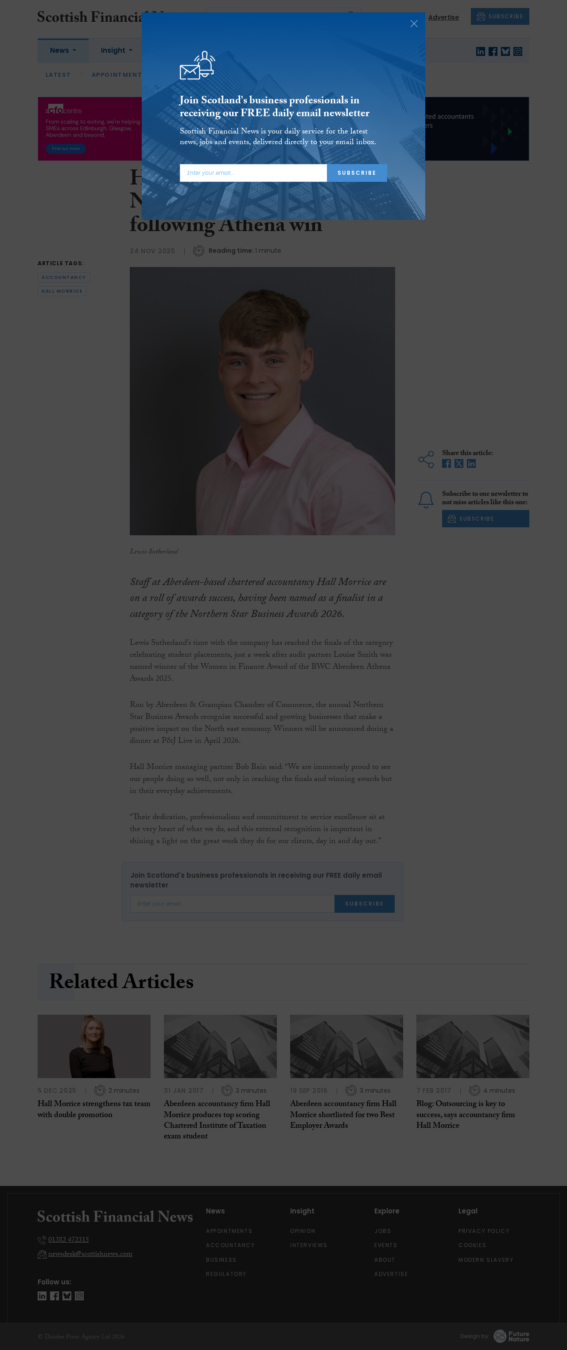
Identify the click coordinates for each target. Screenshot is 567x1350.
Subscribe (357, 173)
